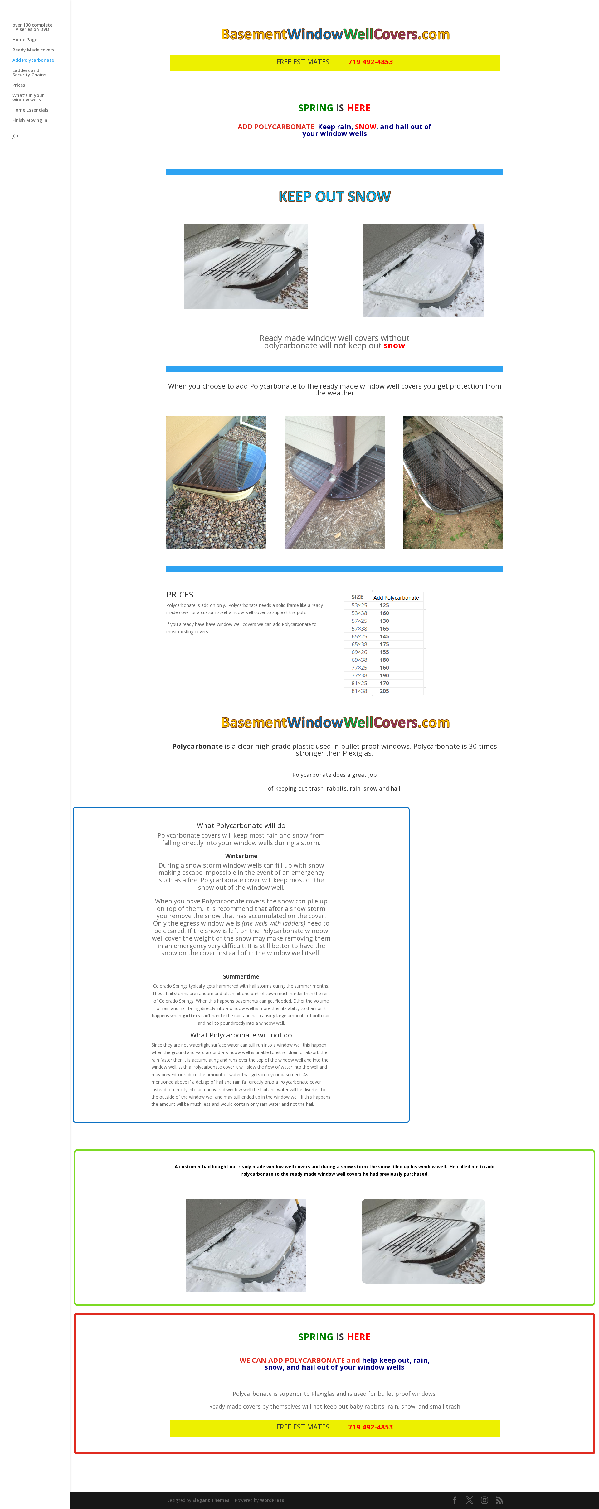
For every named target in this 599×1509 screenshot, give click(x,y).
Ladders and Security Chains (29, 73)
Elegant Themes (211, 1500)
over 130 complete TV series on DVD (32, 27)
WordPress (272, 1500)
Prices (18, 85)
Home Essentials (30, 110)
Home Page (24, 39)
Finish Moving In (29, 120)
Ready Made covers (33, 50)
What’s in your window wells (28, 98)
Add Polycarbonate (33, 60)
